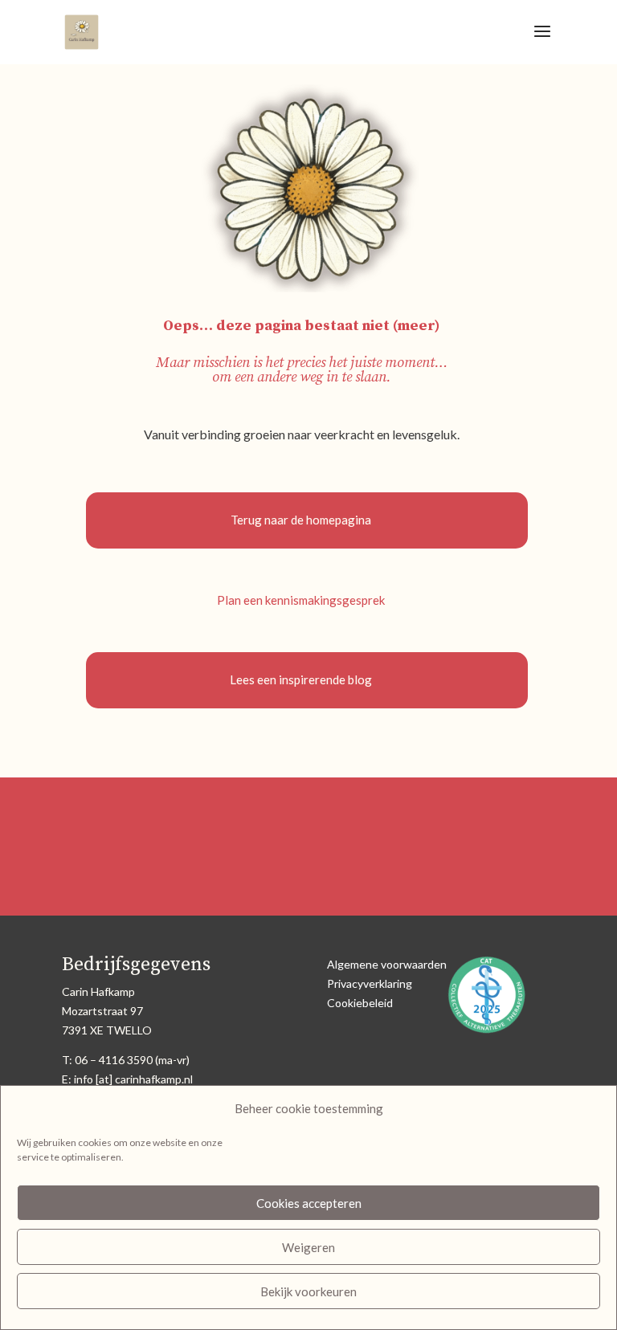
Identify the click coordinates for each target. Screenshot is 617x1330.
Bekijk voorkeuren (308, 1291)
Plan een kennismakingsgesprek (301, 600)
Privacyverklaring (369, 983)
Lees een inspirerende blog (301, 679)
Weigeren (308, 1247)
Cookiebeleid (360, 1003)
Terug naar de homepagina (301, 519)
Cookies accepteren (309, 1203)
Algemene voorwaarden (387, 964)
